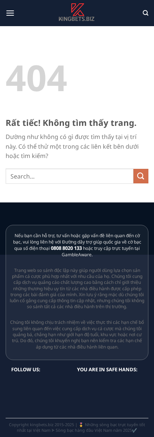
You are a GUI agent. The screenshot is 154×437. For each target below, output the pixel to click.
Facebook (66, 384)
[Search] (145, 13)
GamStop (98, 385)
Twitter (15, 384)
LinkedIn (53, 384)
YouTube (27, 384)
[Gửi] (140, 176)
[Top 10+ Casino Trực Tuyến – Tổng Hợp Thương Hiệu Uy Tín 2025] (77, 13)
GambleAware (120, 385)
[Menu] (10, 13)
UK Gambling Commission (95, 399)
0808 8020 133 (66, 248)
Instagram (40, 384)
